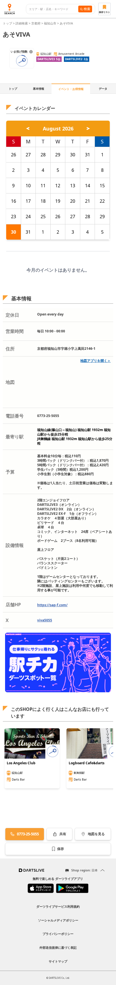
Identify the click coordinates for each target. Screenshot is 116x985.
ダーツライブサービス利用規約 (58, 906)
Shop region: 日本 (84, 870)
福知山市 (50, 23)
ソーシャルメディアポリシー (58, 920)
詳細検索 (22, 23)
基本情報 (38, 89)
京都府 (36, 23)
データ (103, 89)
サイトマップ (58, 961)
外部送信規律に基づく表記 (58, 947)
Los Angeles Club (21, 763)
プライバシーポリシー (58, 934)
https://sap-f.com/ (52, 605)
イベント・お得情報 (71, 89)
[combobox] (53, 9)
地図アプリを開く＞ (95, 360)
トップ (8, 23)
